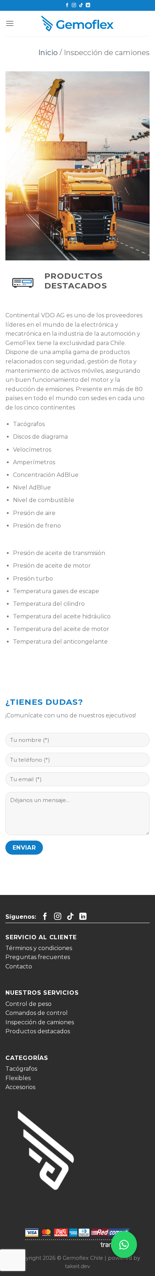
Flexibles (18, 1078)
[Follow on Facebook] (67, 5)
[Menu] (9, 23)
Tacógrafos (21, 1068)
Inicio (48, 52)
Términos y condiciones (38, 948)
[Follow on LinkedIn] (88, 5)
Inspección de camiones (39, 1022)
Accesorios (20, 1087)
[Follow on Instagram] (74, 5)
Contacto (18, 966)
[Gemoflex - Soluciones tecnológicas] (77, 23)
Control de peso (28, 1003)
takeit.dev (77, 1266)
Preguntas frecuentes (37, 957)
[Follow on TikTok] (81, 5)
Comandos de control (36, 1012)
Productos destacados (37, 1031)
